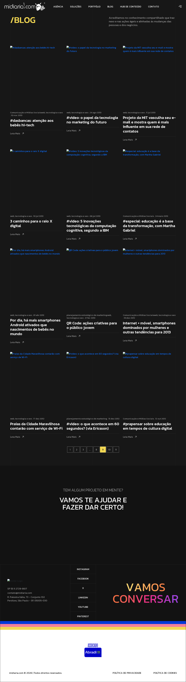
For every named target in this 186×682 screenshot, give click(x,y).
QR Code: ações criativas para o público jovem (92, 325)
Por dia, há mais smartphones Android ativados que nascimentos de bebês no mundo (35, 327)
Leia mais (15, 133)
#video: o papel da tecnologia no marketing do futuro (92, 120)
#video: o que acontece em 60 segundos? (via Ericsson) (93, 426)
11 (116, 449)
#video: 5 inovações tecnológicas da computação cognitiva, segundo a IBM (91, 226)
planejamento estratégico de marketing (87, 315)
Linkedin (83, 597)
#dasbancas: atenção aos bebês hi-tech (31, 123)
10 (109, 449)
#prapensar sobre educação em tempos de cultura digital (147, 426)
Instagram (83, 569)
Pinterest (83, 616)
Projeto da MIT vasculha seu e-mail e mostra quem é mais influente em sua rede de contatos (149, 124)
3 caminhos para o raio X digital (31, 223)
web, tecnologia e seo (52, 112)
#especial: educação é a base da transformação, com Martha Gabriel (149, 226)
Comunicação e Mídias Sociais (25, 112)
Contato (91, 522)
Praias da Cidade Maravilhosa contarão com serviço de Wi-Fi (36, 426)
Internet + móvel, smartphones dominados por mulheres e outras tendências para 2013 (149, 328)
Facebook (83, 578)
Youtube (83, 607)
